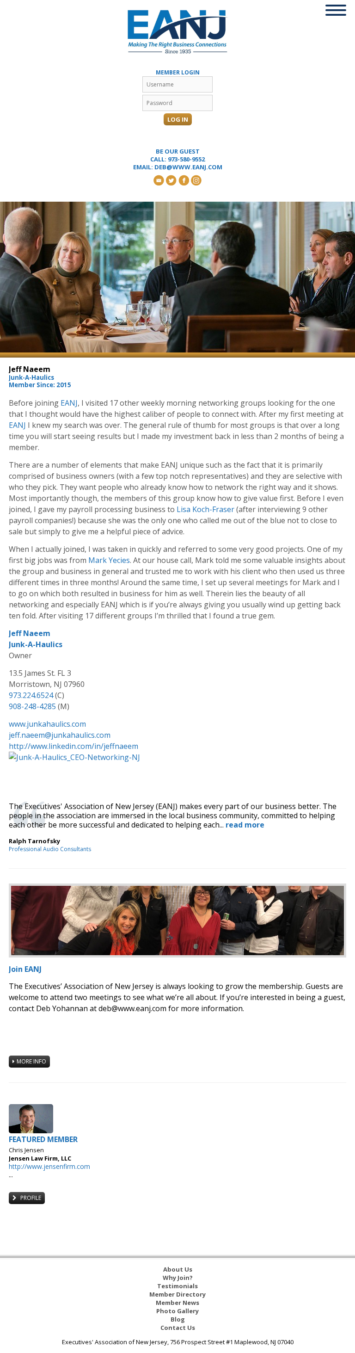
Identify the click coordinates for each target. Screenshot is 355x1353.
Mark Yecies (109, 560)
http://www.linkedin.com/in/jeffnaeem (73, 746)
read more (245, 825)
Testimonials (177, 1286)
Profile (30, 1198)
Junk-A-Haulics (35, 644)
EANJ (69, 403)
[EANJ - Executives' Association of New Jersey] (177, 31)
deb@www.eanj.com (188, 167)
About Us (177, 1269)
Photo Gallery (177, 1311)
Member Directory (177, 1294)
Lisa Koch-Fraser (205, 509)
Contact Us (177, 1327)
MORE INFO (31, 1061)
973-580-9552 (186, 159)
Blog (178, 1319)
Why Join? (178, 1277)
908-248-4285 (32, 706)
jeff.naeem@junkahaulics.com (59, 735)
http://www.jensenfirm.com (49, 1166)
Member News (177, 1302)
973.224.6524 (31, 695)
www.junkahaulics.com (47, 724)
